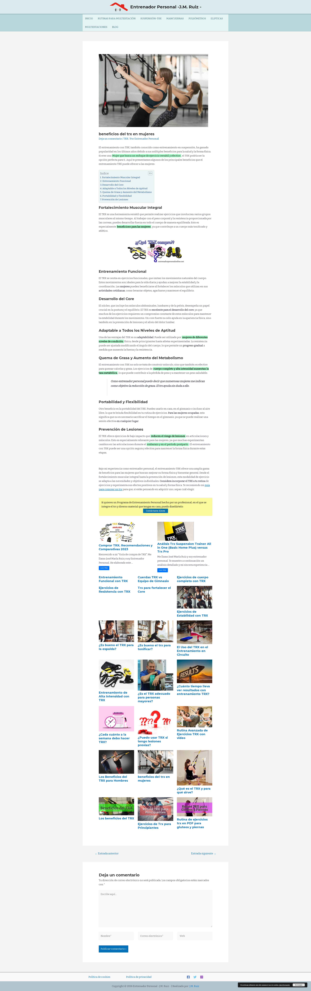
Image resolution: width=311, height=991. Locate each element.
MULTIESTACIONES (96, 27)
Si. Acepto (298, 985)
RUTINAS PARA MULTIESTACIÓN (117, 18)
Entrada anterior (107, 853)
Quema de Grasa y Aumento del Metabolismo (127, 192)
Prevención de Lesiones (115, 199)
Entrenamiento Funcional (116, 181)
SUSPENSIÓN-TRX (151, 18)
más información (284, 985)
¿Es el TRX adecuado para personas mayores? (154, 697)
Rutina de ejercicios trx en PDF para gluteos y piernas (192, 823)
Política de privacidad (138, 976)
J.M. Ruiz (194, 986)
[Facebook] (188, 977)
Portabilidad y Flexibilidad (117, 195)
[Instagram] (201, 977)
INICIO (89, 18)
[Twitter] (195, 977)
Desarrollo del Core (113, 184)
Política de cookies (99, 976)
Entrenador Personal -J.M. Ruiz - (165, 6)
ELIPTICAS (217, 18)
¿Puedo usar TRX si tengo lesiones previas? (153, 741)
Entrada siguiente (203, 853)
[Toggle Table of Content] (149, 173)
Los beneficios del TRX (116, 818)
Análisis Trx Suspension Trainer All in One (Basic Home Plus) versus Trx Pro (184, 547)
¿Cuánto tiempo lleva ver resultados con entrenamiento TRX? (193, 690)
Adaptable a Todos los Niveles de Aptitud (124, 188)
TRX (126, 138)
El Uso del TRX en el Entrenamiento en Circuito (192, 650)
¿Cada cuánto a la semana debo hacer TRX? (114, 738)
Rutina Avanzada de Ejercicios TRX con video (192, 734)
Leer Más (104, 568)
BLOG (115, 27)
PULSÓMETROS (197, 18)
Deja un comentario (110, 138)
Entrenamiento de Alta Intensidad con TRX (114, 696)
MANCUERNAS (175, 18)
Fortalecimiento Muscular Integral (121, 177)
